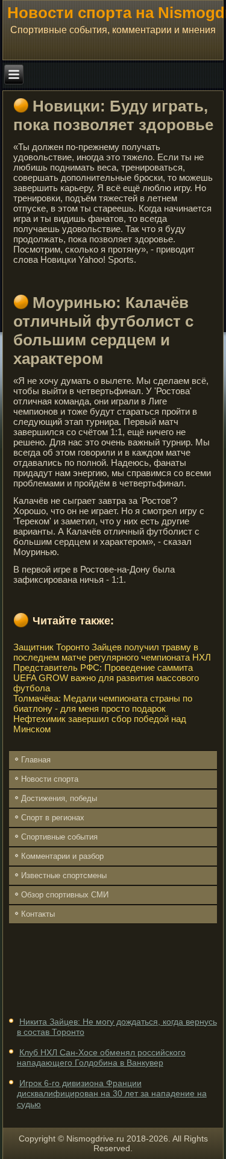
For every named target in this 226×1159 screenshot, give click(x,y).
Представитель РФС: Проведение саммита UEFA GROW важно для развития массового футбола (106, 677)
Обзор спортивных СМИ (64, 894)
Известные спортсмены (64, 875)
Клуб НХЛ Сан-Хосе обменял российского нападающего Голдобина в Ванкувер (101, 1057)
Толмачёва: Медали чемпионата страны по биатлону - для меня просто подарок (102, 703)
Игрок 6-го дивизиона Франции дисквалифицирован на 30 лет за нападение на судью (112, 1093)
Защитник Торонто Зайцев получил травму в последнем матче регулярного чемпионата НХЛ (112, 652)
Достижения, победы (59, 798)
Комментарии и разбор (62, 856)
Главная (36, 759)
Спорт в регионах (52, 817)
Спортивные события (59, 836)
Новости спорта (49, 779)
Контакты (38, 914)
